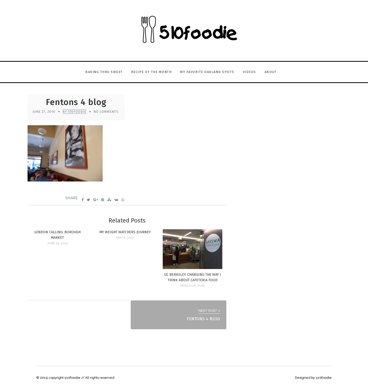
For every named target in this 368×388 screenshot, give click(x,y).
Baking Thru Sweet (104, 72)
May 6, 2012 (125, 238)
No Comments (106, 112)
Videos (249, 72)
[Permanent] (192, 267)
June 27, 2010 (44, 112)
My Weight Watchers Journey (125, 232)
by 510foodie (74, 112)
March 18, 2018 (192, 286)
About (271, 72)
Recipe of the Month (151, 72)
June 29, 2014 (57, 243)
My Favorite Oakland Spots (207, 72)
